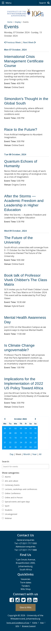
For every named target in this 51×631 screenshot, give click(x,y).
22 (10, 442)
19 (31, 437)
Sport (6, 506)
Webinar (8, 518)
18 (26, 437)
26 (31, 442)
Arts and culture (11, 481)
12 (31, 433)
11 (26, 433)
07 (5, 433)
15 (10, 437)
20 (35, 437)
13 (35, 433)
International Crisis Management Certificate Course (24, 61)
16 (16, 437)
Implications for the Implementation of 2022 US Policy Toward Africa (23, 383)
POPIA (34, 623)
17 (21, 437)
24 (21, 442)
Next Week (28, 42)
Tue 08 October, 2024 (15, 154)
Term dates (25, 582)
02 (16, 428)
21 (5, 442)
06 (35, 428)
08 (10, 433)
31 (21, 447)
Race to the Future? (20, 129)
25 (26, 442)
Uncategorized (10, 514)
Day (12, 454)
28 (5, 447)
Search (42, 2)
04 (26, 428)
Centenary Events (12, 485)
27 (35, 442)
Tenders (25, 585)
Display (18, 22)
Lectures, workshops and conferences (20, 489)
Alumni (7, 477)
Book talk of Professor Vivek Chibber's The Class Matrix (25, 279)
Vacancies (25, 579)
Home (9, 22)
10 (21, 433)
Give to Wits (25, 607)
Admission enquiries (25, 546)
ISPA (17, 626)
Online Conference (12, 493)
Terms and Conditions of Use (17, 623)
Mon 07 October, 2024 (15, 49)
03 (21, 428)
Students (8, 510)
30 (5, 428)
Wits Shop (26, 589)
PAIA (42, 623)
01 (10, 428)
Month (27, 454)
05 (31, 428)
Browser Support (29, 626)
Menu (8, 2)
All (40, 454)
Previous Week (13, 42)
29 (10, 447)
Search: (5, 461)
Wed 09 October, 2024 (15, 230)
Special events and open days (17, 501)
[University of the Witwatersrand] (25, 12)
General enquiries (25, 540)
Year (34, 454)
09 (16, 433)
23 (16, 442)
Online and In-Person (13, 497)
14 (5, 437)
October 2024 (20, 419)
